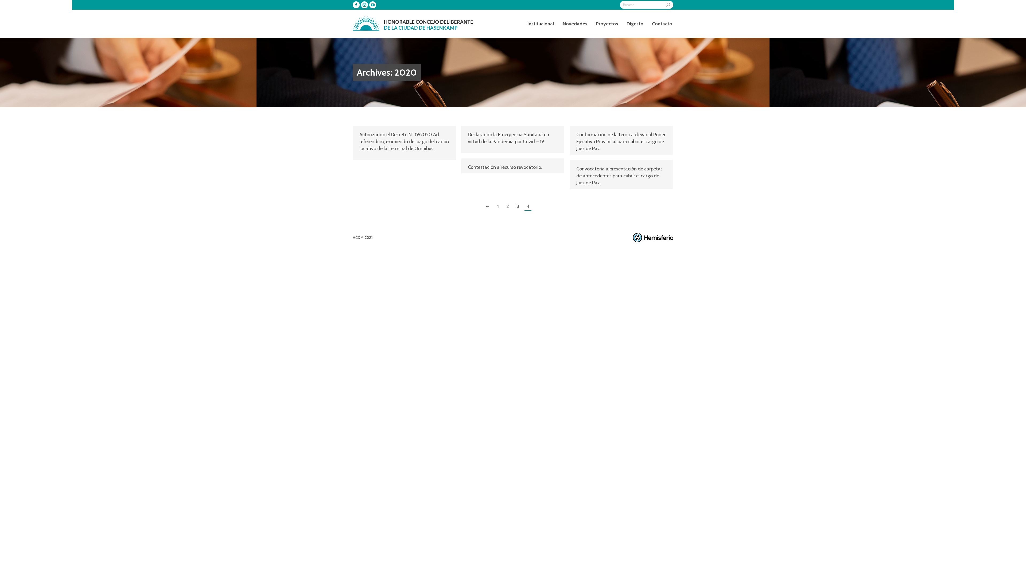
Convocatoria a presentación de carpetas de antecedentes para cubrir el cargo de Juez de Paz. (619, 176)
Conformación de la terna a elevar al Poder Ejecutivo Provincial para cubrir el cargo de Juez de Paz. (621, 141)
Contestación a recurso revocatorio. (505, 167)
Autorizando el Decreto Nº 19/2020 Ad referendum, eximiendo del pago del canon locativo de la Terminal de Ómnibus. (404, 141)
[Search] (668, 5)
